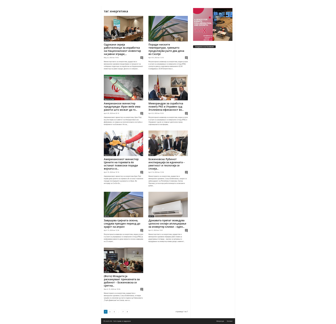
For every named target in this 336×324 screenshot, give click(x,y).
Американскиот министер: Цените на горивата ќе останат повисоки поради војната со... (121, 163)
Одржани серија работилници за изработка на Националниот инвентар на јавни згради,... (122, 49)
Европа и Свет (109, 99)
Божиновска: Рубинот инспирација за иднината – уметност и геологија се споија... (166, 163)
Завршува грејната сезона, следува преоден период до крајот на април (122, 223)
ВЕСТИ (106, 40)
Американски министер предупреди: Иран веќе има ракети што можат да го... (122, 106)
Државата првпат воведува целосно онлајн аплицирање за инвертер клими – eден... (167, 223)
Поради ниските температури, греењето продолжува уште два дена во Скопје (166, 49)
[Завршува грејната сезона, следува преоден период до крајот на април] (123, 204)
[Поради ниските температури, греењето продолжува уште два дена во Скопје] (168, 28)
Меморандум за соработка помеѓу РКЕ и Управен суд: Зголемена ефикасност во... (166, 106)
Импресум (220, 321)
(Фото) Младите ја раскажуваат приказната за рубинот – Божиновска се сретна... (122, 280)
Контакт (230, 321)
